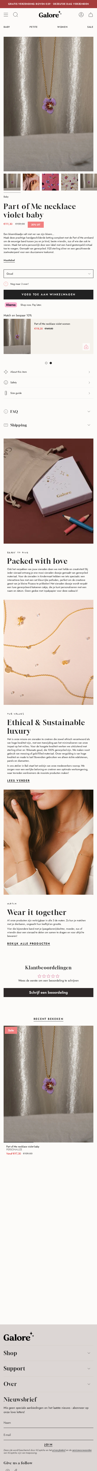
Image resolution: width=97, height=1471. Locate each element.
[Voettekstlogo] (19, 1336)
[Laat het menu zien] (5, 14)
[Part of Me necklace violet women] (17, 336)
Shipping (18, 425)
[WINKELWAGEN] (90, 14)
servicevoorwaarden (82, 1450)
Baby (6, 196)
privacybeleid (58, 1450)
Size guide (16, 393)
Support (14, 1368)
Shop (10, 1353)
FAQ (14, 411)
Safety (13, 382)
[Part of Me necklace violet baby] (48, 1084)
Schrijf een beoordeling (48, 992)
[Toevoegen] (86, 346)
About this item (18, 372)
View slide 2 (51, 363)
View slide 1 (46, 363)
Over (10, 1384)
